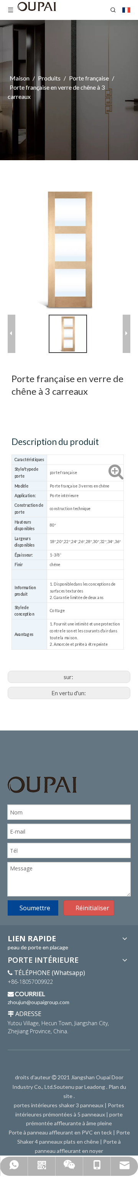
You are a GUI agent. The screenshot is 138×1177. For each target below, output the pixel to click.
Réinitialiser (92, 908)
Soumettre (35, 908)
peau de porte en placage (38, 947)
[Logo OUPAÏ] (42, 784)
